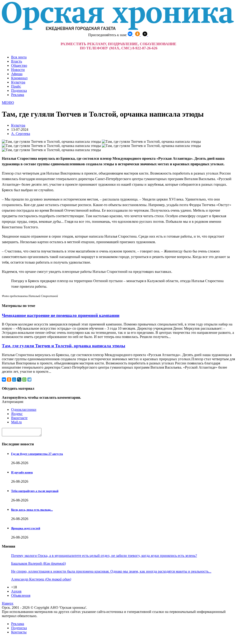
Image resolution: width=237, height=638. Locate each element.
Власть (16, 61)
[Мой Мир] (14, 379)
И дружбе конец (22, 472)
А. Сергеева (20, 134)
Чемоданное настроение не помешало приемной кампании (60, 315)
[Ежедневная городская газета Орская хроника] (118, 29)
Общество (19, 65)
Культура (18, 82)
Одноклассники (23, 410)
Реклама (17, 95)
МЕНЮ (8, 103)
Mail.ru (16, 422)
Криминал (19, 78)
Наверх (7, 603)
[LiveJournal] (19, 379)
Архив (16, 591)
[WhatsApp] (24, 379)
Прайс (16, 86)
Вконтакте (19, 418)
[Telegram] (29, 379)
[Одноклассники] (9, 379)
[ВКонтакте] (4, 379)
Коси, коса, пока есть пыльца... (32, 509)
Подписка (19, 91)
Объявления (20, 595)
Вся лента (19, 57)
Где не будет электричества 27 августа (37, 454)
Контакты (19, 632)
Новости (18, 70)
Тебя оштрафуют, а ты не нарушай (34, 491)
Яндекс (17, 414)
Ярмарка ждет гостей (25, 528)
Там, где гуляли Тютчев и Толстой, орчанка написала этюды (63, 345)
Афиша (16, 74)
